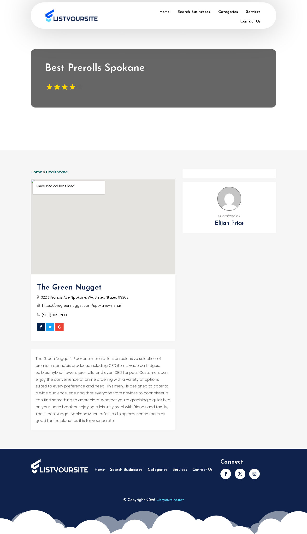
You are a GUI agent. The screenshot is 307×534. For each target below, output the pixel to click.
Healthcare (57, 172)
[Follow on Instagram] (254, 474)
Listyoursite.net (170, 500)
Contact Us (250, 21)
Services (253, 12)
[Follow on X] (240, 474)
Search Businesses (194, 12)
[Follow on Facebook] (225, 474)
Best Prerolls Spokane (95, 68)
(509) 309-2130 (54, 315)
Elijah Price (229, 223)
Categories (228, 12)
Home (164, 12)
